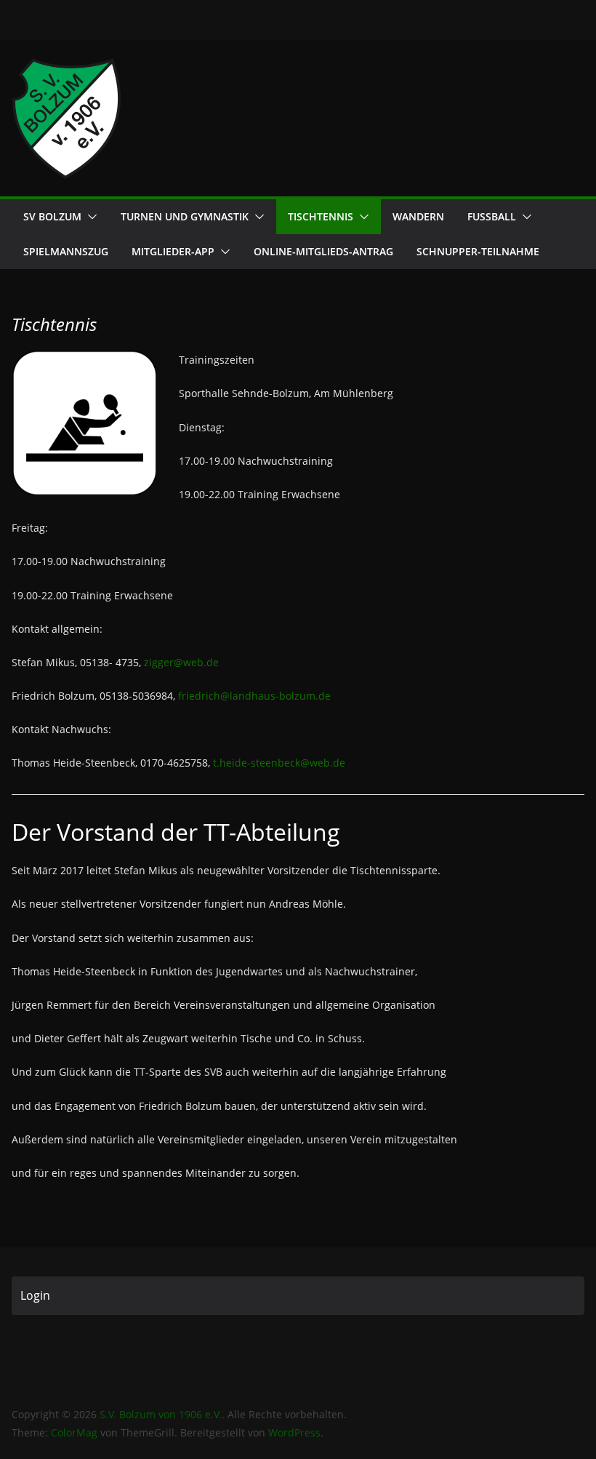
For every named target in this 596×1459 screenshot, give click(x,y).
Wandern (418, 216)
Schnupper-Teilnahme (477, 251)
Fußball (491, 216)
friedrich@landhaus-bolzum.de (254, 696)
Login (35, 1295)
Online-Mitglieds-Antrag (323, 251)
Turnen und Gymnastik (185, 216)
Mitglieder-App (173, 251)
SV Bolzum (52, 216)
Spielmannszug (65, 251)
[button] (89, 217)
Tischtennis (320, 216)
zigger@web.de (181, 662)
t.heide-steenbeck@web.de (279, 763)
